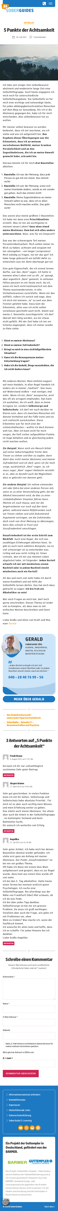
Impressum (14, 1105)
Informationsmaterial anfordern (24, 1094)
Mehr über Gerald (29, 699)
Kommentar (9, 977)
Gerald (12, 623)
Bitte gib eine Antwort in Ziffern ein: (18, 1052)
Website (6, 1030)
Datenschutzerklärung (20, 1115)
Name (6, 1003)
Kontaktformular (17, 1099)
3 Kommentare (40, 37)
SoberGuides (16, 1206)
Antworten (8, 775)
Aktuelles (29, 23)
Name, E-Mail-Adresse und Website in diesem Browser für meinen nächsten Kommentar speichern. (29, 1045)
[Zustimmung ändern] (5, 1202)
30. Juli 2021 (21, 37)
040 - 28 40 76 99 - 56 (25, 677)
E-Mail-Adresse (10, 1017)
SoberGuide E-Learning (20, 1120)
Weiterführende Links (19, 1110)
